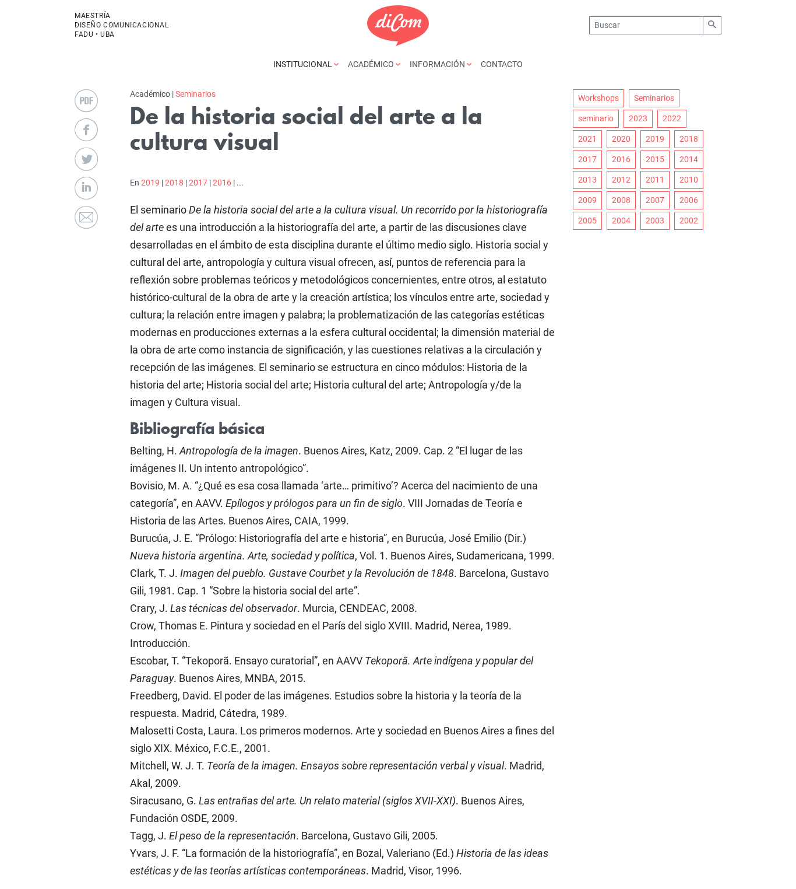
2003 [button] (655, 220)
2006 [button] (688, 200)
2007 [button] (655, 200)
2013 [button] (587, 179)
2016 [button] (621, 159)
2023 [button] (638, 118)
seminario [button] (596, 118)
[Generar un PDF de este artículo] (86, 101)
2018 (174, 182)
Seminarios (195, 94)
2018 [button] (688, 139)
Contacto (502, 64)
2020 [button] (621, 139)
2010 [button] (688, 179)
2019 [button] (655, 139)
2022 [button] (672, 118)
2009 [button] (587, 200)
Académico (372, 64)
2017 (198, 182)
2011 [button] (655, 179)
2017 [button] (587, 159)
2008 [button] (621, 200)
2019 (150, 182)
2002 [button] (688, 220)
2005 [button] (587, 220)
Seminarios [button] (654, 98)
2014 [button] (688, 159)
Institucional (303, 64)
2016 (222, 182)
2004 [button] (621, 220)
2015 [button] (655, 159)
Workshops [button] (598, 98)
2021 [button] (587, 139)
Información (438, 64)
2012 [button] (621, 179)
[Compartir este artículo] (86, 130)
